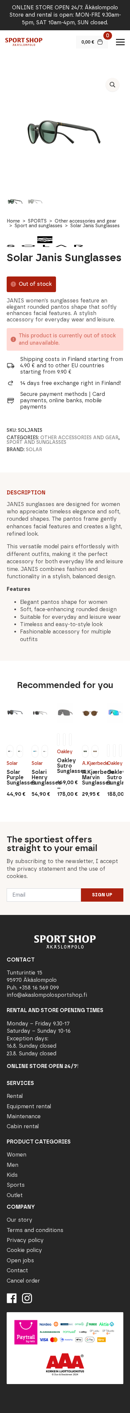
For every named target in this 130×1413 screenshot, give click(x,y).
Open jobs (20, 1260)
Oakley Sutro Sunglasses (65, 766)
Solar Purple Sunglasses (15, 778)
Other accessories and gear (85, 221)
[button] (112, 84)
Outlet (15, 1195)
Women (16, 1154)
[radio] (10, 751)
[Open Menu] (120, 42)
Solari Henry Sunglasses (40, 778)
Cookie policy (24, 1250)
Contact (17, 1270)
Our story (19, 1220)
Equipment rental (29, 1106)
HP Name (7, 827)
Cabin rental (23, 1126)
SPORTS (37, 221)
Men (12, 1165)
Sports (16, 1185)
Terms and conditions (35, 1230)
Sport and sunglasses (38, 226)
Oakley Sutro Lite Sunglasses (115, 778)
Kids (12, 1175)
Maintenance (24, 1116)
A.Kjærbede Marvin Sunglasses (90, 778)
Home (13, 221)
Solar (34, 449)
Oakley (65, 752)
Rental (15, 1096)
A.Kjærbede (90, 763)
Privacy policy (25, 1240)
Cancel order (23, 1281)
